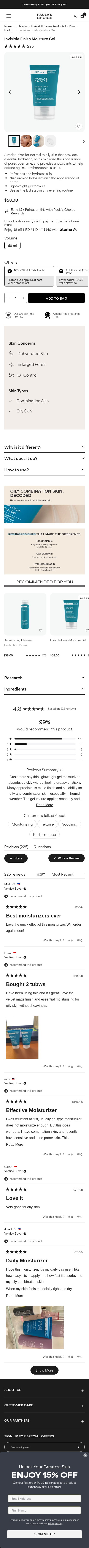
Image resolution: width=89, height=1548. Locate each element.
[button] (19, 46)
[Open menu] (8, 16)
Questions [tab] (42, 847)
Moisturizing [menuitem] (22, 824)
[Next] (79, 92)
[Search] (75, 16)
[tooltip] (61, 769)
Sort (41, 874)
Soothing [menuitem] (69, 824)
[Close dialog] (85, 1455)
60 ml (12, 245)
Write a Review (71, 858)
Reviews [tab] (16, 847)
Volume (10, 238)
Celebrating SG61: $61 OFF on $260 (44, 4)
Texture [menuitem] (47, 824)
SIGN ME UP (44, 1534)
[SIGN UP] (78, 1447)
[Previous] (9, 92)
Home (8, 26)
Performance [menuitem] (44, 834)
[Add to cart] (41, 630)
